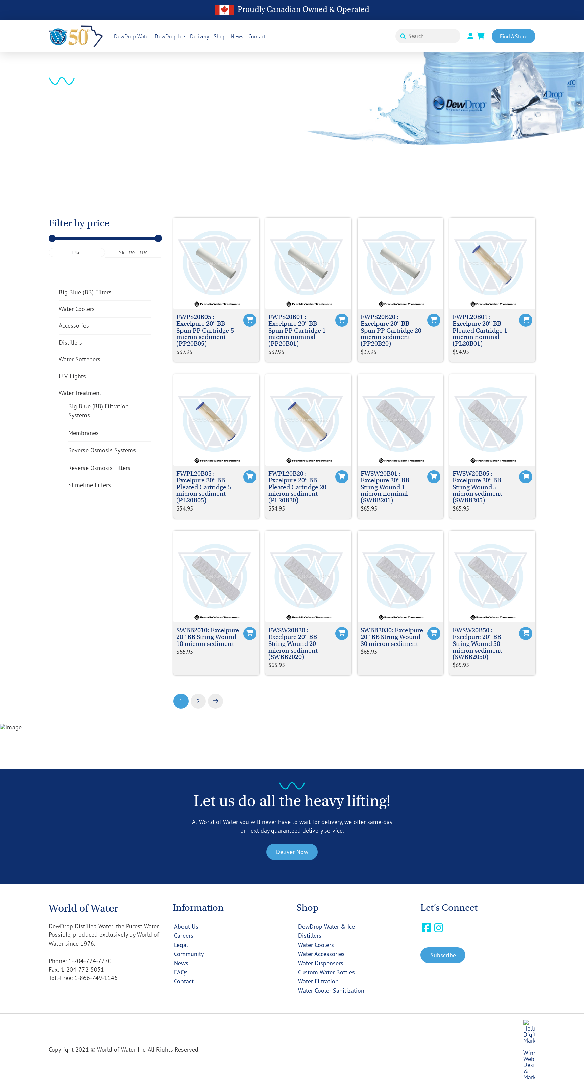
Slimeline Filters (89, 485)
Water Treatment (80, 393)
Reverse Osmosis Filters (99, 467)
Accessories (74, 325)
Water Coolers (77, 308)
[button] (442, 955)
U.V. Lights (72, 376)
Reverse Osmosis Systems (102, 450)
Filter (76, 252)
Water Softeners (79, 359)
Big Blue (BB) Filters (85, 292)
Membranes (83, 432)
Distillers (70, 342)
